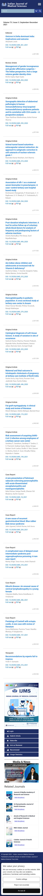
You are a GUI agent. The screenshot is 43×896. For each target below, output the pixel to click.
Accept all (21, 891)
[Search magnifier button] (40, 11)
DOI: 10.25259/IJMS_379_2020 (17, 312)
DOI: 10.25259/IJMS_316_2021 (17, 665)
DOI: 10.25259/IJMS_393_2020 (17, 123)
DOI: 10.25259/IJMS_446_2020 (17, 384)
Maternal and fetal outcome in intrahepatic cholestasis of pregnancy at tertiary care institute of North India (22, 373)
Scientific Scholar (14, 857)
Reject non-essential (21, 885)
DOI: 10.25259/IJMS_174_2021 (17, 414)
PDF (17, 47)
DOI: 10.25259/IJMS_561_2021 (17, 45)
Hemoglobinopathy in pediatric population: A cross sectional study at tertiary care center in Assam (22, 300)
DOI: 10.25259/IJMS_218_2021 (17, 565)
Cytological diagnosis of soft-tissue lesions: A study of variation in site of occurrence (22, 336)
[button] (39, 4)
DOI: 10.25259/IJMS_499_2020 (17, 242)
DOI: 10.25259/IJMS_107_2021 (17, 635)
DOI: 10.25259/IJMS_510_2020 (17, 277)
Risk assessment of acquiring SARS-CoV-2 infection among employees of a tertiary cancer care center (22, 438)
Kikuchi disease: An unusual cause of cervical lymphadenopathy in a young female (22, 589)
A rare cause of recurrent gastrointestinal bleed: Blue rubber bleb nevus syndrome (21, 521)
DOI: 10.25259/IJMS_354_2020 (17, 201)
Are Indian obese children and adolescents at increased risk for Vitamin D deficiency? (20, 265)
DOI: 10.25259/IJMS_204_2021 (17, 530)
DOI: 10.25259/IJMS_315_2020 (17, 161)
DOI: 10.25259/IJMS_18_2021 (16, 497)
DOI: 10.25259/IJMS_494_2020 (17, 80)
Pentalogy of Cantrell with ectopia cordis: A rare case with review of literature (21, 624)
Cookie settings (21, 879)
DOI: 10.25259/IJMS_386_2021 (17, 600)
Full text (9, 47)
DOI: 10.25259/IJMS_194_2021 (17, 457)
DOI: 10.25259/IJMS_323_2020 (17, 349)
